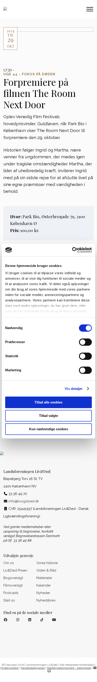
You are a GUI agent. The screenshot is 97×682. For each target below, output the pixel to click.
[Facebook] (5, 620)
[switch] (85, 342)
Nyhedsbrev (46, 600)
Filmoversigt (13, 585)
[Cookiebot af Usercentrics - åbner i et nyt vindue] (72, 250)
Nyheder (43, 593)
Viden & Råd (46, 570)
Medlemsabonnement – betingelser (69, 668)
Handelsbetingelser (33, 668)
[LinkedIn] (30, 620)
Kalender (43, 585)
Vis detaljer (74, 389)
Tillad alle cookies (48, 402)
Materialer (44, 578)
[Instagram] (18, 620)
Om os (8, 563)
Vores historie (47, 563)
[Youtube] (54, 620)
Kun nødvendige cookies (48, 429)
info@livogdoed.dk (24, 501)
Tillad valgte (48, 416)
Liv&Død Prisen (15, 570)
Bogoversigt (13, 578)
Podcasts (10, 593)
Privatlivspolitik (9, 668)
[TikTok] (42, 620)
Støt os (9, 600)
